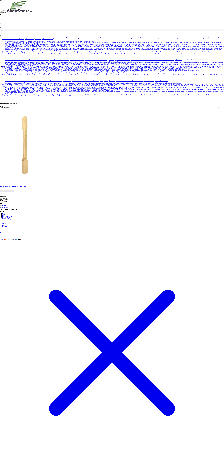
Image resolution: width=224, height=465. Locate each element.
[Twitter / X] (1, 232)
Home (1, 100)
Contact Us (4, 223)
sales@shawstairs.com (5, 207)
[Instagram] (3, 232)
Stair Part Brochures (6, 217)
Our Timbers (4, 229)
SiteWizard (9, 236)
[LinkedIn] (2, 232)
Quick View (10, 190)
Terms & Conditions (6, 224)
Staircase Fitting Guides (6, 227)
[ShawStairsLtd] (16, 12)
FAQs (3, 215)
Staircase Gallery (5, 218)
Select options (3, 190)
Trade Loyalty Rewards (6, 219)
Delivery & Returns (6, 225)
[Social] (6, 232)
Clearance (4, 97)
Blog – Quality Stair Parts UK (7, 216)
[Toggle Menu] (0, 35)
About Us (4, 214)
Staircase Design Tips (6, 228)
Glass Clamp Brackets (9, 93)
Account (6, 99)
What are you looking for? (5, 20)
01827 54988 (3, 205)
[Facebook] (0, 232)
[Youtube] (4, 232)
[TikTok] (5, 232)
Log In (2, 99)
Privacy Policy (5, 226)
